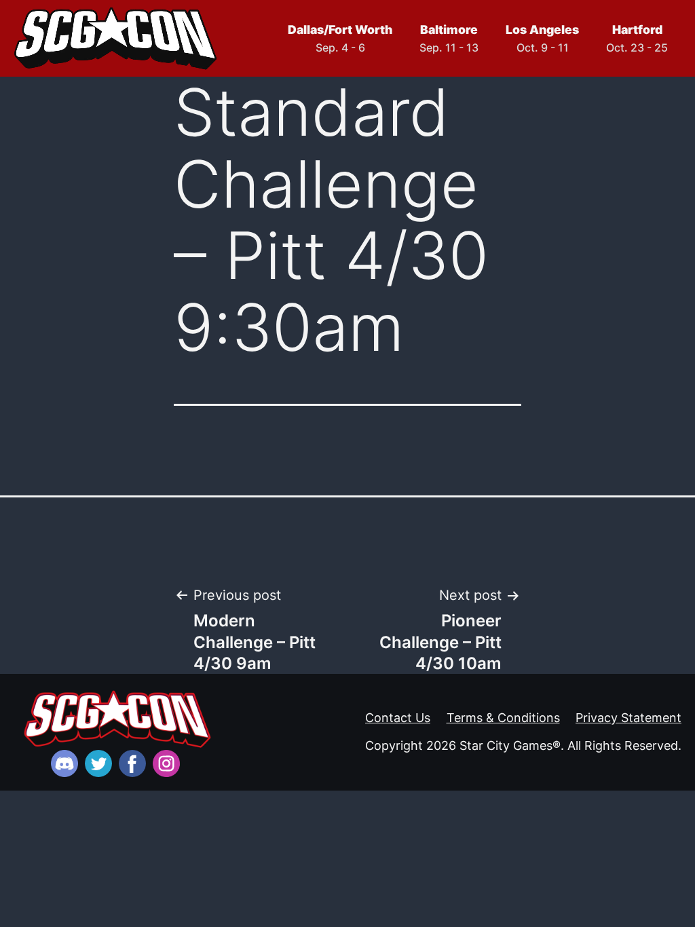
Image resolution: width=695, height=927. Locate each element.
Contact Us (397, 718)
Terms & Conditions (503, 718)
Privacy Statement (628, 718)
